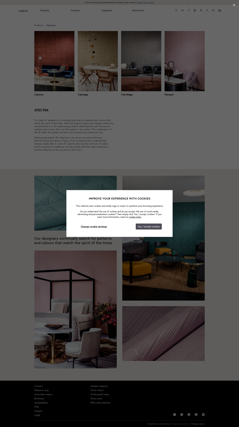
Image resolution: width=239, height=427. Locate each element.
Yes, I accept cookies (149, 226)
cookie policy (135, 216)
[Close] (234, 5)
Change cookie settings (94, 226)
